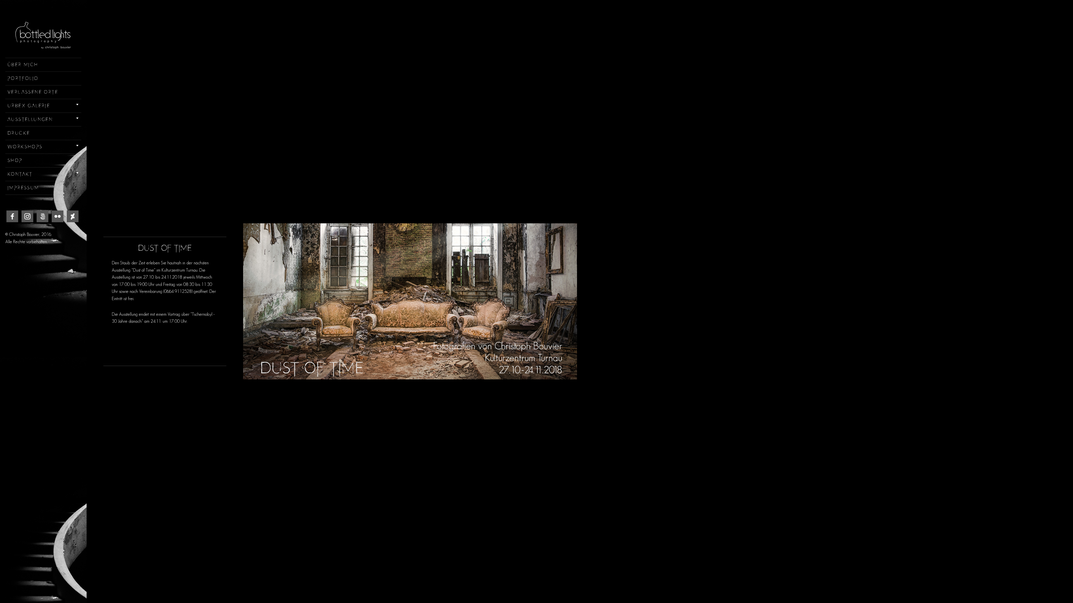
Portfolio (23, 78)
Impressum (23, 188)
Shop (15, 160)
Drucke (19, 133)
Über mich (23, 65)
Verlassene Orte (33, 92)
